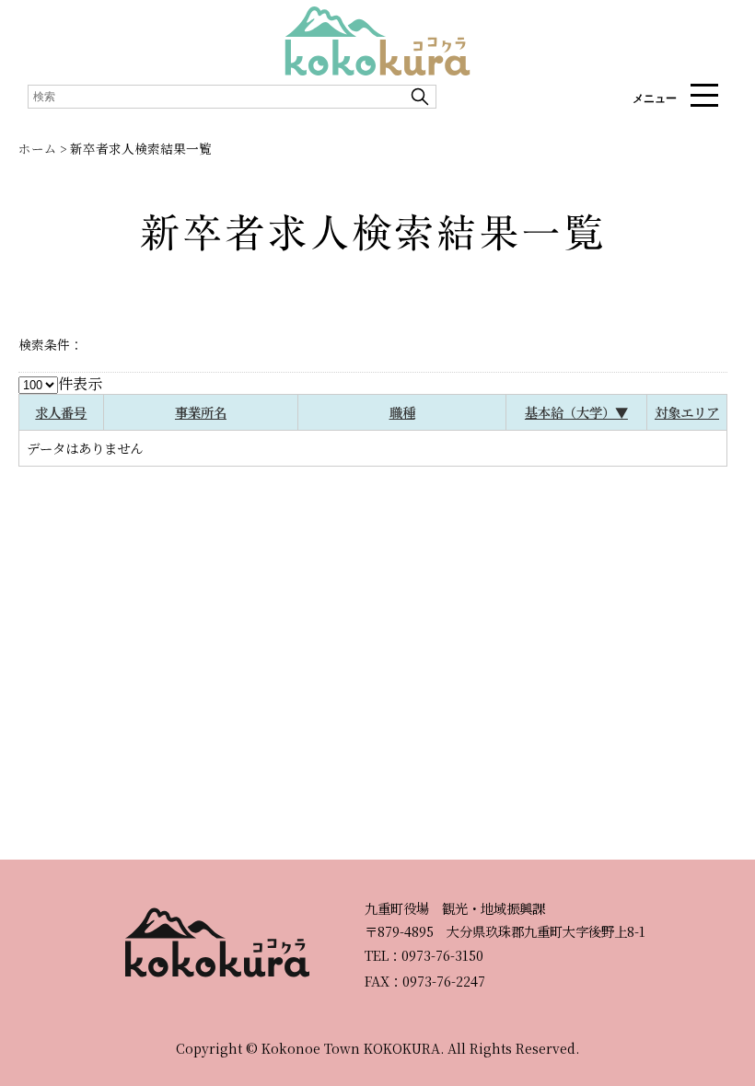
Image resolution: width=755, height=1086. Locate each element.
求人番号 (61, 412)
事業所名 (200, 412)
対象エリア (687, 412)
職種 (402, 412)
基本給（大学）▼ (576, 412)
